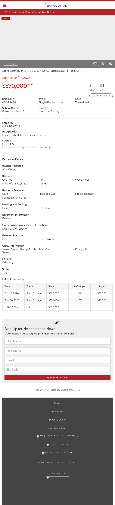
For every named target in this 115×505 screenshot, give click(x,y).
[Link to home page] (58, 5)
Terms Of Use (46, 462)
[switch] (95, 64)
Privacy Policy (67, 462)
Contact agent (11, 64)
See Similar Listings (101, 96)
